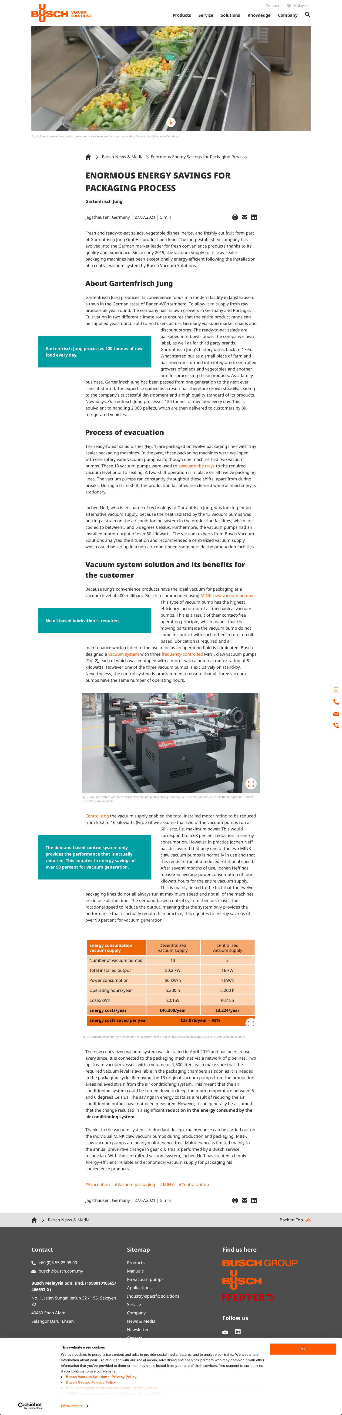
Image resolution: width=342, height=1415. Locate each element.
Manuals (135, 1271)
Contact (272, 5)
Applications (139, 1287)
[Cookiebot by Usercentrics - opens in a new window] (30, 1405)
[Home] (89, 156)
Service (134, 1304)
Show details (71, 1406)
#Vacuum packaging (135, 1184)
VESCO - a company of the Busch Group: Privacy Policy (114, 1393)
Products (136, 1262)
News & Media (141, 1321)
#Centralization (194, 1184)
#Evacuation (97, 1184)
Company (136, 1313)
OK (303, 1349)
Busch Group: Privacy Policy (91, 1382)
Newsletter (138, 1329)
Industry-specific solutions (153, 1296)
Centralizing (97, 816)
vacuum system (123, 654)
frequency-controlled (182, 654)
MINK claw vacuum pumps (227, 595)
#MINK (167, 1184)
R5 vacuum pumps (145, 1279)
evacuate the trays (196, 466)
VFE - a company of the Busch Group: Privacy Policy (111, 1388)
